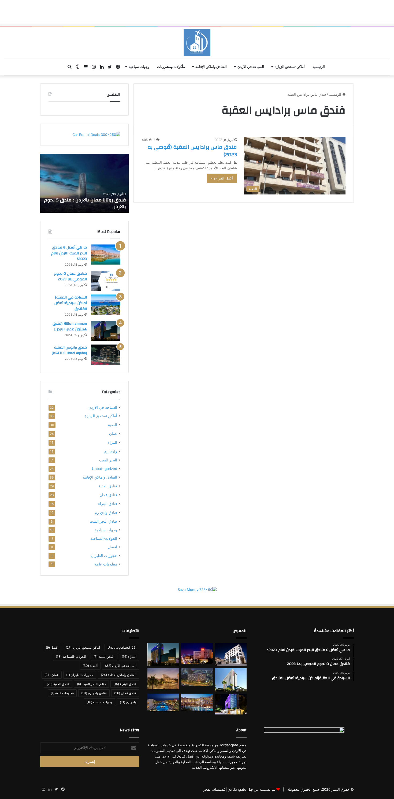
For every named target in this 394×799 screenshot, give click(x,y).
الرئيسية (319, 67)
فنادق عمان (108, 494)
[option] (84, 183)
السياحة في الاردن (250, 67)
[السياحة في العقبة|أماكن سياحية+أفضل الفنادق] (105, 305)
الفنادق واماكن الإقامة (211, 67)
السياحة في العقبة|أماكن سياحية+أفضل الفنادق (70, 303)
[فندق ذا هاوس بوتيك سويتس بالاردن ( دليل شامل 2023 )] (163, 678)
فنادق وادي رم (106, 512)
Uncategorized (104, 469)
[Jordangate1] (197, 42)
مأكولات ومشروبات (171, 67)
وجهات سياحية (139, 67)
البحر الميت (108, 460)
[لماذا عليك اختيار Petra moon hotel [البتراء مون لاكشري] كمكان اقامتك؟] (231, 654)
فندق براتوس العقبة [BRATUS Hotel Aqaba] (69, 350)
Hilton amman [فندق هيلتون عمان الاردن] (70, 326)
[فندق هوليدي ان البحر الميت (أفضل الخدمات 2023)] (163, 703)
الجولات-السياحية (103, 538)
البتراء (112, 442)
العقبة (112, 424)
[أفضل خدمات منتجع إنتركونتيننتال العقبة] (197, 703)
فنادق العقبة (107, 486)
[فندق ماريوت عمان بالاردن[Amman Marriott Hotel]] (197, 653)
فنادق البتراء (107, 503)
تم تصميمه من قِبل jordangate (251, 789)
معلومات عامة (106, 564)
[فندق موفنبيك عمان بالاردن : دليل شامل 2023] (231, 679)
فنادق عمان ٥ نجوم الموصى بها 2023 (70, 276)
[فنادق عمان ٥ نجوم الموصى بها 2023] (105, 281)
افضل (112, 547)
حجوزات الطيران (104, 555)
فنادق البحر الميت (103, 521)
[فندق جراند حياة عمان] (197, 677)
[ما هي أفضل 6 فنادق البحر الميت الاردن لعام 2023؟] (105, 254)
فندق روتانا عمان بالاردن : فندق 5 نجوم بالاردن (85, 203)
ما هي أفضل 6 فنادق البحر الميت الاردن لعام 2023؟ (69, 253)
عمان (113, 433)
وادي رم (110, 451)
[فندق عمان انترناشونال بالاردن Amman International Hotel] (231, 704)
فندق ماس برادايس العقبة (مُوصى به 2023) (192, 150)
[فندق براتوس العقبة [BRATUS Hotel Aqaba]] (105, 355)
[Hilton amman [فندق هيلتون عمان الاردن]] (105, 331)
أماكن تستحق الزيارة (290, 67)
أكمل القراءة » (222, 178)
